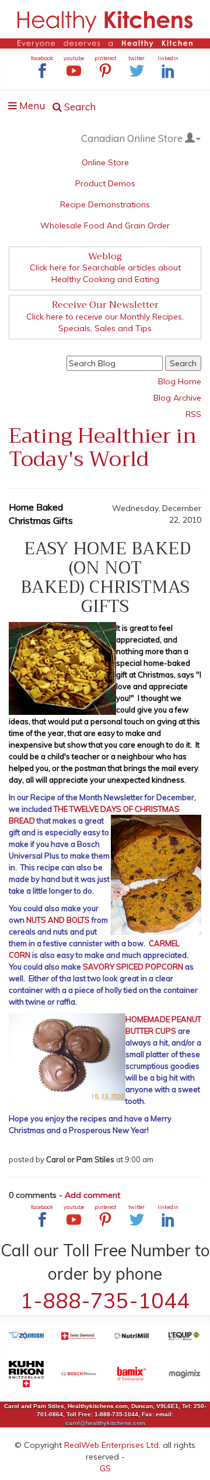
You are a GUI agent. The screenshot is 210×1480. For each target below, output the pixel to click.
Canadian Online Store (133, 138)
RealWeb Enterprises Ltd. (112, 1445)
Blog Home (179, 381)
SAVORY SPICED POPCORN (133, 966)
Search (79, 106)
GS (105, 1468)
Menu (30, 107)
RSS (193, 414)
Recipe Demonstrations (105, 204)
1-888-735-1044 (105, 1300)
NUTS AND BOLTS (58, 920)
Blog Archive (177, 397)
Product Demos (105, 183)
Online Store (105, 162)
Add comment (92, 1195)
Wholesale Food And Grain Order (105, 225)
